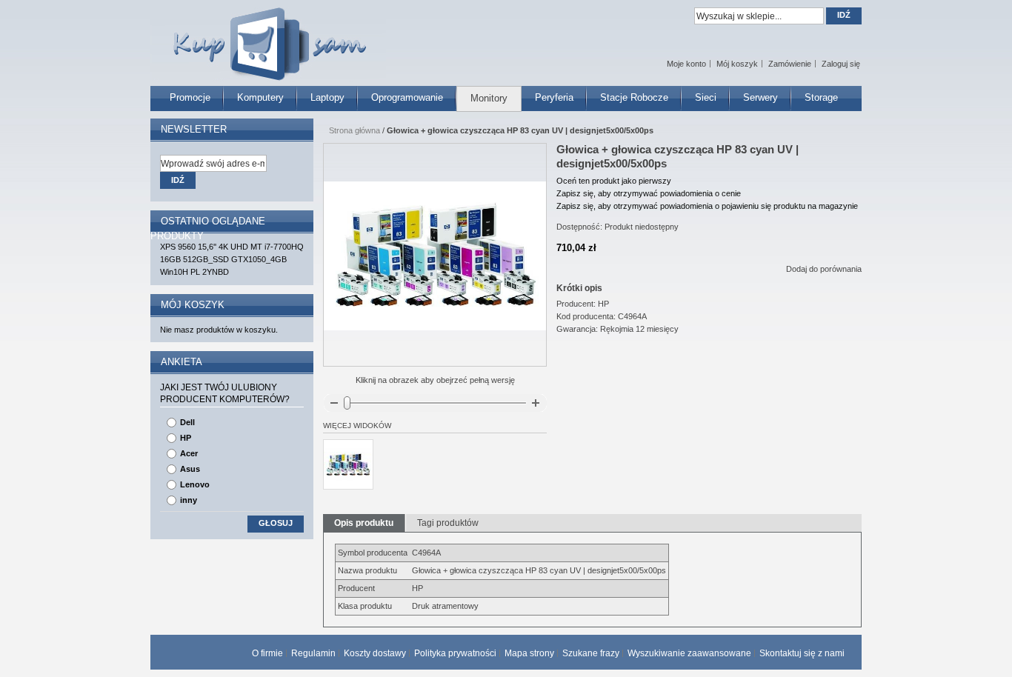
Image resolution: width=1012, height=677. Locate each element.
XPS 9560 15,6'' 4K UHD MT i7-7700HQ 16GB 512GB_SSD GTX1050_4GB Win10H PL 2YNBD (232, 259)
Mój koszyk (737, 63)
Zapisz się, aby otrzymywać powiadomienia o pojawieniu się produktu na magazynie (707, 205)
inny (188, 500)
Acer (189, 453)
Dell (187, 422)
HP (185, 437)
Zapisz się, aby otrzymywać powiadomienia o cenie (648, 193)
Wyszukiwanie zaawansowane (689, 653)
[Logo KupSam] (268, 36)
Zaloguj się (841, 63)
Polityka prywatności (455, 653)
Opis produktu (363, 523)
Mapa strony (529, 653)
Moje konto (686, 63)
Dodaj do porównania (824, 268)
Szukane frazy (590, 653)
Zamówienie (789, 63)
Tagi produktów (448, 523)
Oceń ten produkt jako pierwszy (613, 180)
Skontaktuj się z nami (802, 653)
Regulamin (313, 653)
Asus (190, 468)
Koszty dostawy (375, 653)
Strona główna (354, 130)
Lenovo (195, 484)
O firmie (267, 653)
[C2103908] (348, 464)
